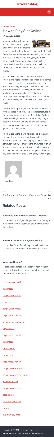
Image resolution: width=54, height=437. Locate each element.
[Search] (49, 12)
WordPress (39, 433)
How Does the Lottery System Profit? (22, 240)
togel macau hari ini (12, 335)
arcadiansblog (27, 4)
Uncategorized (9, 27)
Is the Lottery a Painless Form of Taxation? (25, 215)
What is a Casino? (12, 262)
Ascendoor (16, 433)
